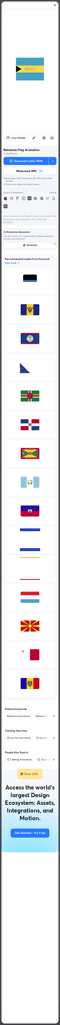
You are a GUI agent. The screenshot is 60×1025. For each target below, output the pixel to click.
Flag (34, 219)
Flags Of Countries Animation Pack (40, 216)
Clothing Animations (21, 759)
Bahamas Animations (18, 716)
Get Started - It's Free (30, 833)
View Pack (10, 262)
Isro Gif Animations (20, 737)
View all (52, 192)
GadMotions (11, 153)
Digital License (32, 184)
